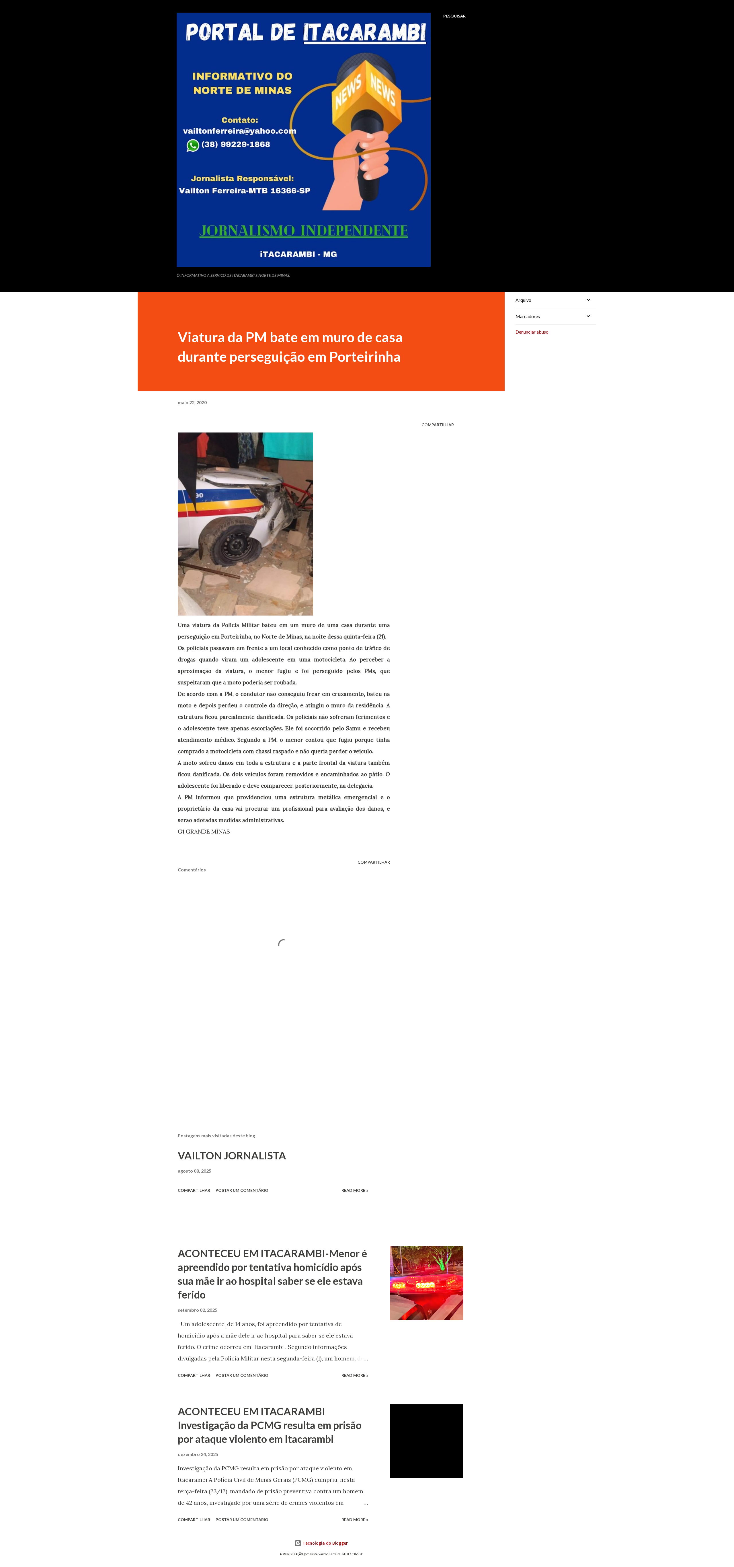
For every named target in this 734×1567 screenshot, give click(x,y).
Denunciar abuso (532, 331)
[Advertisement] (275, 1061)
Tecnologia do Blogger (324, 1543)
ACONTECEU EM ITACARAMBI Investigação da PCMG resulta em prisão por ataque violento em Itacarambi (270, 1425)
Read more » (354, 1190)
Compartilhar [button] (437, 424)
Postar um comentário (242, 1190)
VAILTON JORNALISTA (232, 1155)
